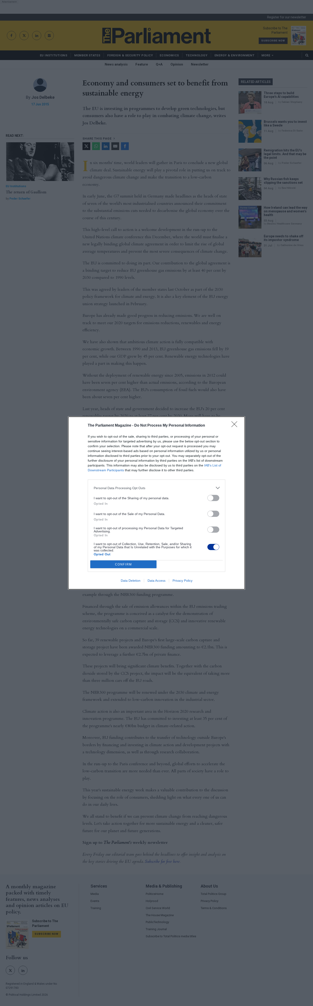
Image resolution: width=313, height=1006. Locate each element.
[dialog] (156, 503)
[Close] (235, 425)
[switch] (213, 498)
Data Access (156, 580)
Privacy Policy (182, 580)
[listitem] (156, 487)
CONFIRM (123, 564)
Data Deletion (130, 580)
